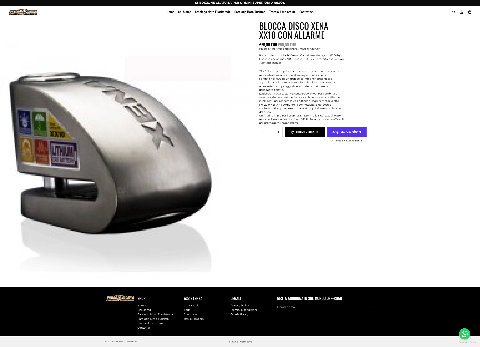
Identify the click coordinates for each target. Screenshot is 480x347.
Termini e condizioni (243, 309)
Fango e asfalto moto (125, 341)
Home (141, 305)
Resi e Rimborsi (194, 318)
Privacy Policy (239, 305)
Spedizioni (190, 314)
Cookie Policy (239, 314)
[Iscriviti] (371, 307)
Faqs (187, 309)
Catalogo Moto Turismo (153, 318)
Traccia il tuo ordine (150, 323)
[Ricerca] (454, 12)
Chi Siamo (144, 309)
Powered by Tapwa (467, 342)
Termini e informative (240, 341)
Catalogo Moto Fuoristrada (155, 314)
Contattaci (144, 327)
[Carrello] (470, 12)
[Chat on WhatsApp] (464, 333)
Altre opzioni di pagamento (346, 140)
